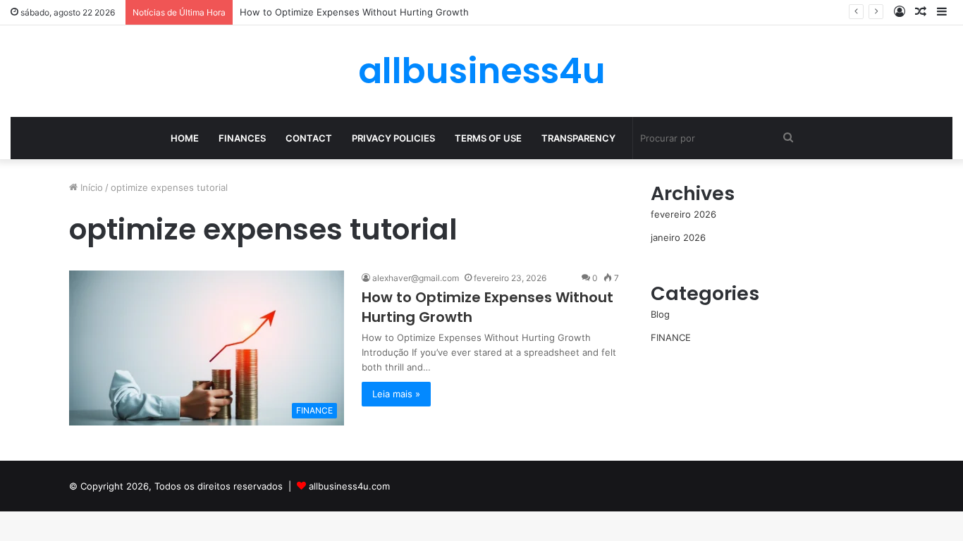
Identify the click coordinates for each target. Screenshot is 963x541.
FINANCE (671, 337)
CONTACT (309, 138)
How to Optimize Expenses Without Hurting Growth (354, 12)
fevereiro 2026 (683, 214)
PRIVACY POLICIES (393, 138)
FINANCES (242, 138)
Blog (660, 314)
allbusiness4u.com (349, 486)
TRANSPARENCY (578, 138)
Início (90, 187)
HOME (185, 138)
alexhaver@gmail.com (415, 278)
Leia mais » (396, 393)
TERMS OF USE (488, 138)
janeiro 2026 (678, 237)
